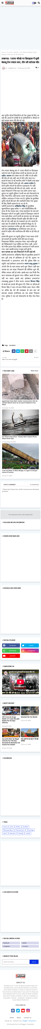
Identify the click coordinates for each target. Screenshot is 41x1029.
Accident (10, 52)
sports (5, 833)
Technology (30, 830)
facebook (12, 645)
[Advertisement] (20, 28)
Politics (18, 827)
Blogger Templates (29, 1021)
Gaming (20, 833)
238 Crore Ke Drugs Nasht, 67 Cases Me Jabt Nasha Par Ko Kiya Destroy (10, 720)
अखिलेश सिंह (20, 206)
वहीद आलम (6, 176)
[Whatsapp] (22, 351)
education (13, 833)
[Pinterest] (26, 351)
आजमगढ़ (12, 229)
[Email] (31, 351)
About (19, 1018)
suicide (28, 833)
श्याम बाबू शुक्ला (31, 264)
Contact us (27, 1018)
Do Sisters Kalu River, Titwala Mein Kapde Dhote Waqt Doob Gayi (19, 437)
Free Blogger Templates (25, 1024)
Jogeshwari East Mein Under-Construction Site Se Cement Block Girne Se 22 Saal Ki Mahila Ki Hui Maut (19, 402)
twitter (31, 645)
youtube (12, 656)
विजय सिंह (35, 281)
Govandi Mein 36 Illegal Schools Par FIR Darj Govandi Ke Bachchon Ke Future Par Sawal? (11, 742)
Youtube (25, 946)
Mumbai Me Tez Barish (29, 717)
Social (5, 827)
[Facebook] (14, 351)
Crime (11, 827)
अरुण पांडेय (29, 183)
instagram (31, 651)
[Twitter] (18, 351)
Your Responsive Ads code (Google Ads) (20, 514)
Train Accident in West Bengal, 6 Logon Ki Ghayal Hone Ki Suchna (19, 471)
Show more (34, 371)
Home (4, 52)
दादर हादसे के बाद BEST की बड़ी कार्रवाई (29, 740)
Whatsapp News (8, 830)
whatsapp (12, 651)
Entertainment (20, 830)
